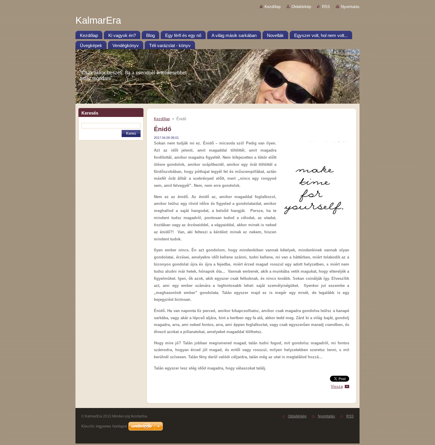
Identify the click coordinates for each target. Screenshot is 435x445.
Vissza (337, 386)
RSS (326, 6)
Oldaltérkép (301, 6)
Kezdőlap (273, 6)
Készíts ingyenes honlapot (104, 426)
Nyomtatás (350, 6)
